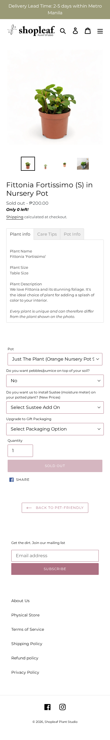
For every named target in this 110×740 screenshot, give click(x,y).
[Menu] (100, 31)
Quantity (15, 440)
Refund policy (24, 658)
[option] (28, 163)
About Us (20, 600)
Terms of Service (27, 629)
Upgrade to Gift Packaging (28, 419)
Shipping (14, 217)
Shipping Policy (26, 643)
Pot (11, 349)
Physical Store (25, 615)
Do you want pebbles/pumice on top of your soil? (48, 370)
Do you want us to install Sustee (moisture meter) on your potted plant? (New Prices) (51, 394)
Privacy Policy (25, 672)
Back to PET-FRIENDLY (59, 508)
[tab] (20, 234)
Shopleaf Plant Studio (61, 722)
